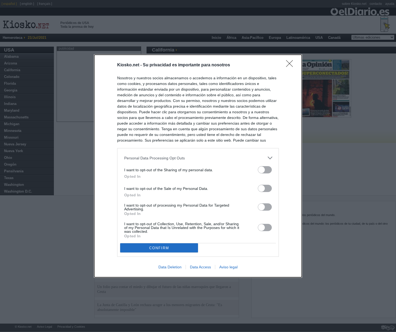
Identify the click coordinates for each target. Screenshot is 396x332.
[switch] (265, 169)
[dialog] (198, 166)
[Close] (291, 65)
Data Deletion (170, 267)
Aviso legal (228, 267)
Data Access (200, 267)
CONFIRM (159, 248)
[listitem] (198, 158)
